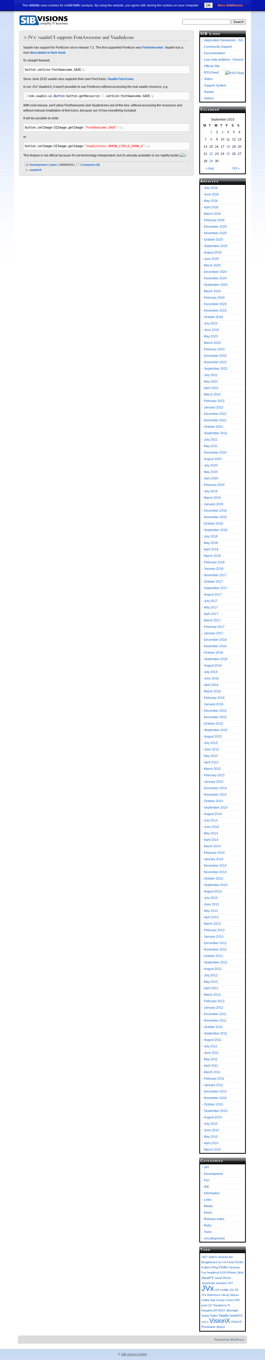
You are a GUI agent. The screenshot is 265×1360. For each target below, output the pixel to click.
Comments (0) (90, 164)
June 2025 (211, 259)
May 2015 (211, 756)
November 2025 (215, 233)
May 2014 (211, 833)
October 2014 (213, 801)
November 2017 (215, 575)
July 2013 (211, 898)
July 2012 (211, 975)
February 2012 (214, 1001)
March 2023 (212, 343)
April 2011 (211, 1066)
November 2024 (215, 278)
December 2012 (215, 943)
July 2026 (211, 188)
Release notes (214, 1219)
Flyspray (234, 1267)
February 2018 (214, 562)
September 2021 (215, 433)
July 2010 (211, 1124)
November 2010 (215, 1098)
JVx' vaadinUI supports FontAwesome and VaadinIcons (81, 37)
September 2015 (215, 730)
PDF (237, 1300)
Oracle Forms (225, 1300)
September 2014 (215, 807)
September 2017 (215, 588)
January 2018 (213, 569)
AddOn (213, 1257)
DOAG (239, 1262)
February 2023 (214, 349)
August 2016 (213, 665)
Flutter (223, 1267)
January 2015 (213, 782)
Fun (206, 1180)
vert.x (205, 1321)
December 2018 (215, 510)
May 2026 (211, 201)
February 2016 (214, 698)
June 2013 (211, 904)
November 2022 (215, 362)
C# (224, 1262)
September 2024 (215, 285)
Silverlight (232, 1310)
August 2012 (213, 969)
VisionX (219, 1320)
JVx (207, 1288)
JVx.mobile (222, 1289)
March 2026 (212, 214)
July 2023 (211, 323)
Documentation (214, 53)
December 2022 (215, 356)
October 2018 (213, 523)
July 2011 (210, 1046)
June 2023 (211, 330)
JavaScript (208, 1283)
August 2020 (213, 459)
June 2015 (211, 749)
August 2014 (213, 814)
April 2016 (211, 685)
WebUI (220, 1327)
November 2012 (215, 949)
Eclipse (205, 1267)
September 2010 (215, 1111)
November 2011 (215, 1020)
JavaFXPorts (223, 1277)
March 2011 (212, 1072)
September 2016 (215, 659)
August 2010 (213, 1117)
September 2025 (215, 246)
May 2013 (211, 911)
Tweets (209, 92)
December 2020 (215, 452)
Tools (207, 1232)
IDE (206, 1187)
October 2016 (213, 652)
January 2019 (213, 504)
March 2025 (212, 265)
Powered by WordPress (229, 1339)
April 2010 (211, 1143)
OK (208, 5)
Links (207, 1199)
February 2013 (214, 930)
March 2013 (212, 924)
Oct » (236, 168)
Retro (208, 1225)
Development (39, 164)
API (206, 1167)
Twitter (214, 1315)
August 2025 (213, 252)
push (204, 1305)
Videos (209, 98)
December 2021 (215, 414)
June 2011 (211, 1053)
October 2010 (213, 1104)
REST (221, 1310)
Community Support (218, 47)
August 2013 (213, 891)
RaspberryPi (209, 1310)
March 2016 (212, 691)
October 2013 (213, 878)
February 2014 (214, 853)
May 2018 (211, 543)
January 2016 (213, 704)
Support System (215, 85)
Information (212, 1193)
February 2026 (214, 220)
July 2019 (211, 491)
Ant (231, 1257)
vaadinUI (35, 169)
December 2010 (215, 1091)
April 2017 (211, 614)
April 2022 (211, 388)
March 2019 (212, 498)
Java (240, 1272)
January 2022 (213, 407)
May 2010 (211, 1136)
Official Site (212, 66)
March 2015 (212, 769)
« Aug (210, 168)
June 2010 (211, 1130)
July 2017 (211, 601)
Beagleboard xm (211, 1262)
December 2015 (215, 711)
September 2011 (215, 1033)
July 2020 (211, 465)
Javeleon (221, 1283)
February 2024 (214, 297)
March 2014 (212, 846)
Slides (208, 79)
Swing (205, 1315)
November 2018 (215, 517)
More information (230, 5)
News (208, 1212)
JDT (230, 1283)
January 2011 (213, 1085)
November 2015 (215, 717)
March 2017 (212, 620)
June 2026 (211, 194)
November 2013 (215, 872)
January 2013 (213, 936)
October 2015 (213, 723)
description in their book (47, 52)
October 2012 (213, 956)
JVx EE (234, 1289)
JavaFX (207, 1278)
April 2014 (211, 840)
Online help (208, 1300)
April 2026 (211, 207)
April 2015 (211, 762)
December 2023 (215, 304)
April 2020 (211, 478)
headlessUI (214, 1272)
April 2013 (211, 917)
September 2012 (215, 962)
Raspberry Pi (221, 1305)
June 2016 (211, 678)
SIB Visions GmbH (134, 1354)
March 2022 (212, 394)
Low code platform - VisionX (223, 59)
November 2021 (215, 420)
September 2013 (215, 885)
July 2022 (211, 375)
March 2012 (212, 995)
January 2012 (213, 1007)
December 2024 (215, 272)
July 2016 (211, 672)
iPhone (231, 1272)
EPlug (214, 1267)
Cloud (230, 1262)
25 (228, 154)
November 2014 (215, 794)
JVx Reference (210, 1294)
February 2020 (214, 485)
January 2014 (213, 859)
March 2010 (212, 1149)
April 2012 (211, 988)
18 (228, 146)
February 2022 (214, 401)
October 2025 (213, 239)
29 (211, 161)
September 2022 (215, 368)
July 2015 (211, 743)
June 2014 (211, 827)
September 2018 (215, 530)
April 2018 (211, 549)
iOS (224, 1272)
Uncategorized (214, 1238)
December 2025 (215, 226)
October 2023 (213, 317)
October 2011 (213, 1027)
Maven (234, 1294)
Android (223, 1257)
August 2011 (213, 1040)
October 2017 (213, 581)
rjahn (53, 164)
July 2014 (211, 820)
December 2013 (215, 865)
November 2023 (215, 310)
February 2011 (214, 1078)
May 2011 (211, 1059)
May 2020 (211, 472)
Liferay (225, 1294)
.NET (204, 1257)
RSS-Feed (211, 72)
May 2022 (211, 381)
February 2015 (214, 775)
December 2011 (215, 1014)
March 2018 (212, 556)
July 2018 (211, 536)
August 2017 (213, 594)
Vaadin (224, 1315)
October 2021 (213, 427)
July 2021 (211, 439)
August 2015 (213, 736)
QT (210, 1305)
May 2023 (211, 336)
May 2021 (211, 446)
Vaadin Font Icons (121, 79)
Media (208, 1206)
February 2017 (214, 627)
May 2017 (211, 607)
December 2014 (215, 788)
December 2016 (215, 640)
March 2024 (212, 291)
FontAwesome (152, 47)
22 (211, 154)
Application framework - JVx (223, 40)
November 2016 (215, 646)
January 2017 (213, 633)
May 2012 (211, 982)
